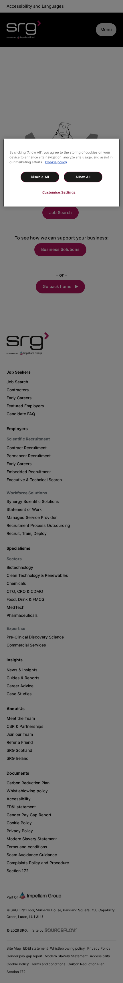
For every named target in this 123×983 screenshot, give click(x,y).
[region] (61, 172)
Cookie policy (56, 162)
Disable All (40, 177)
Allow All (83, 177)
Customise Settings (59, 192)
